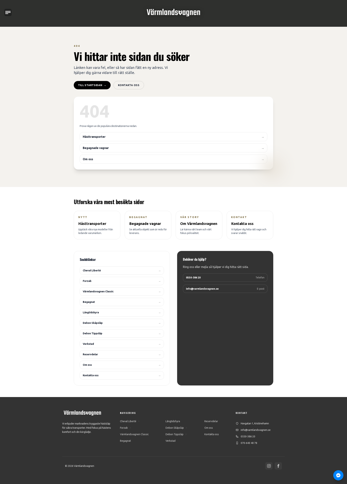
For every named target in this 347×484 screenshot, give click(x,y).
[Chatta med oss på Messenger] (338, 475)
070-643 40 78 (249, 443)
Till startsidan (92, 85)
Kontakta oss (128, 85)
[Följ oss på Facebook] (278, 466)
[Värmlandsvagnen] (173, 12)
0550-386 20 (248, 436)
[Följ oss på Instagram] (269, 466)
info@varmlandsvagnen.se (256, 429)
